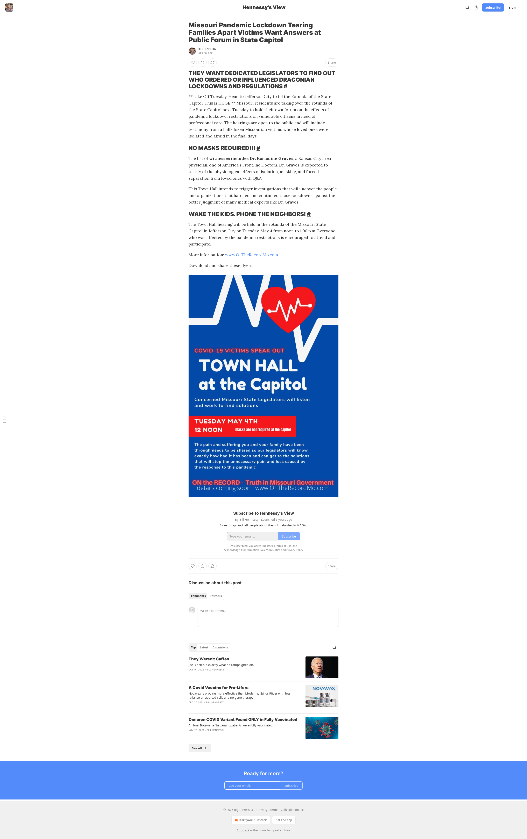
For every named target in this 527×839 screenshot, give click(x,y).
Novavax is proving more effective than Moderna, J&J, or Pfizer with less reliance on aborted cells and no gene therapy (239, 695)
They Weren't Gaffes (209, 659)
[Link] (183, 80)
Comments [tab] (198, 596)
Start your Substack (253, 820)
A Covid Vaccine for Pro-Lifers (218, 687)
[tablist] (206, 596)
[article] (263, 667)
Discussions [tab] (220, 647)
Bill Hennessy (207, 49)
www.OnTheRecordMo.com (251, 254)
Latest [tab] (204, 647)
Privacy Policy (294, 550)
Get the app (283, 820)
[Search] (467, 7)
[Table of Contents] (4, 419)
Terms (274, 810)
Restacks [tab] (216, 596)
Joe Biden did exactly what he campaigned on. (221, 665)
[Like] (193, 62)
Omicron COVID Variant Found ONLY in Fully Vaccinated (243, 719)
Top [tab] (193, 647)
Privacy (262, 810)
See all (197, 748)
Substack (243, 830)
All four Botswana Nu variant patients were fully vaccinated (230, 725)
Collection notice (292, 810)
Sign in (514, 7)
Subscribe (493, 7)
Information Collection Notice (262, 550)
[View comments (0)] (202, 62)
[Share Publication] (476, 7)
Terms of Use (283, 546)
